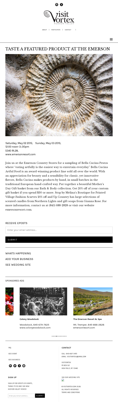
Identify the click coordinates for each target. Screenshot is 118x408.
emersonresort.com (73, 327)
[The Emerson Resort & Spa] (86, 301)
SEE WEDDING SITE (18, 264)
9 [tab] (63, 336)
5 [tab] (57, 336)
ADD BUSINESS (14, 360)
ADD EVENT (12, 354)
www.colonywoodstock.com (23, 327)
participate (55, 30)
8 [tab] (61, 336)
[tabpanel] (32, 310)
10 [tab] (64, 336)
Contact (68, 30)
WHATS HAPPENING (18, 253)
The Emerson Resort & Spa (76, 319)
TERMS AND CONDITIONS (71, 392)
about (44, 30)
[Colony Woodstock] (32, 301)
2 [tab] (53, 336)
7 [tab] (60, 336)
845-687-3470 (71, 354)
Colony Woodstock (18, 319)
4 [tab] (56, 336)
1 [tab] (52, 336)
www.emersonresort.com (20, 154)
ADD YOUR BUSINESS (19, 259)
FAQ (9, 348)
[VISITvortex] (59, 23)
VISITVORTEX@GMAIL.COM (76, 357)
